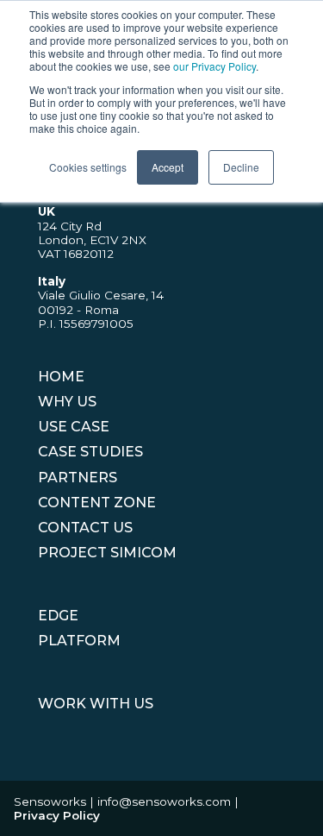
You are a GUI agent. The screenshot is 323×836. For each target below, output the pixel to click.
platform (79, 640)
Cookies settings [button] (88, 167)
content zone (97, 502)
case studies (90, 451)
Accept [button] (167, 167)
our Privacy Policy (214, 66)
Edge (58, 615)
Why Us (67, 401)
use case (73, 426)
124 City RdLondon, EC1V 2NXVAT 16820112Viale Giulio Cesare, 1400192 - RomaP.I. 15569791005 (101, 267)
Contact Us (85, 527)
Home (61, 376)
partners (77, 477)
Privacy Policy (57, 815)
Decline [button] (241, 167)
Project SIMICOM (107, 552)
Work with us (95, 703)
